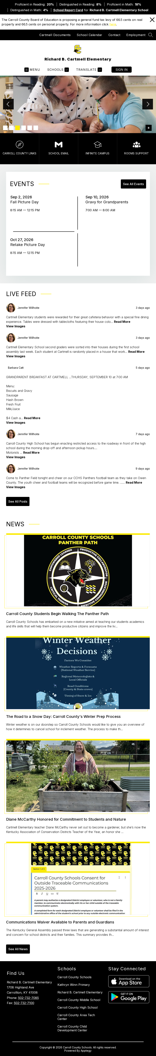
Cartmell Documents (55, 35)
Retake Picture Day (29, 244)
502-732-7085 (28, 998)
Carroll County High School (77, 1007)
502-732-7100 (24, 1003)
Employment (135, 35)
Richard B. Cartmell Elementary (80, 992)
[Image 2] (11, 128)
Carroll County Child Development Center (72, 1028)
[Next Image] (147, 104)
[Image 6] (35, 128)
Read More (122, 322)
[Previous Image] (8, 104)
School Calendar (89, 35)
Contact (114, 35)
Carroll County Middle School (78, 1000)
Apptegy (86, 1050)
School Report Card (68, 10)
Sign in (121, 70)
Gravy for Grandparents (108, 202)
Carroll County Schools (74, 977)
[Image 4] (23, 128)
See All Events (133, 184)
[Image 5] (29, 128)
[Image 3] (17, 128)
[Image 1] (5, 128)
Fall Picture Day (25, 202)
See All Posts (17, 501)
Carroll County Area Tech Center (76, 1017)
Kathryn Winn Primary (73, 985)
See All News (18, 949)
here (112, 24)
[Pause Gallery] (149, 128)
